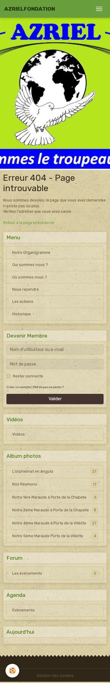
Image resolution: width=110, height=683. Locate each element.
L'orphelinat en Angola (54, 471)
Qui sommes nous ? (30, 265)
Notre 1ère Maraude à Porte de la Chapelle (54, 497)
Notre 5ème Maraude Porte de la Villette (54, 536)
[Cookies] (12, 671)
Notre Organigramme (31, 252)
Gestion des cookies (55, 676)
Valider (55, 398)
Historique (21, 314)
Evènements (23, 610)
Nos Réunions (54, 484)
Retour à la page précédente (28, 223)
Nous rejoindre (25, 289)
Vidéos (18, 434)
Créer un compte (18, 387)
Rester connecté (28, 376)
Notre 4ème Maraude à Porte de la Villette (54, 523)
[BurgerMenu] (99, 8)
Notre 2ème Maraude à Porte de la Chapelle (54, 510)
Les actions (22, 301)
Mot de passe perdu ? (48, 387)
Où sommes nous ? (29, 277)
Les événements (54, 573)
